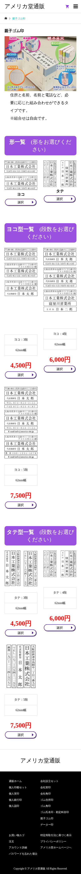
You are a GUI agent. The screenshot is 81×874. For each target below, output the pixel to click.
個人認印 (14, 805)
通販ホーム (15, 781)
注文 (11, 841)
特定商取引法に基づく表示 (55, 835)
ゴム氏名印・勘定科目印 (54, 812)
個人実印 (14, 793)
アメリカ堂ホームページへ (55, 847)
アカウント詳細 (18, 847)
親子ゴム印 (46, 818)
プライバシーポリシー (53, 841)
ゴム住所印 (46, 799)
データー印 (46, 824)
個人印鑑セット (18, 787)
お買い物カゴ (16, 835)
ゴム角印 (45, 805)
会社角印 (45, 793)
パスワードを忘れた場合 (23, 853)
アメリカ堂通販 (25, 6)
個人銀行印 (15, 799)
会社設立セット (49, 781)
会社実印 (45, 787)
